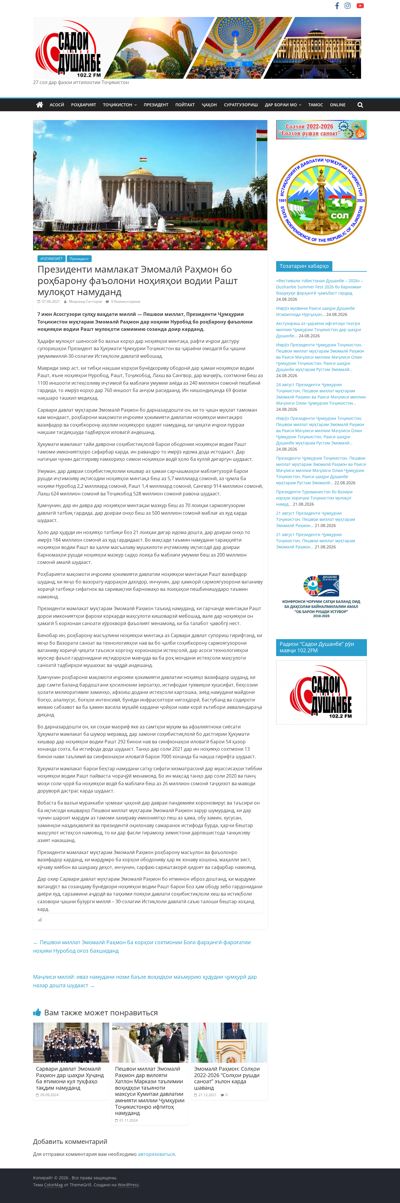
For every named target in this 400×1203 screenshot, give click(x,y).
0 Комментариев (125, 301)
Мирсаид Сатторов (86, 301)
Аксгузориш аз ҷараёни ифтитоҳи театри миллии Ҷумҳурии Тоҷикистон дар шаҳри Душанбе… (318, 329)
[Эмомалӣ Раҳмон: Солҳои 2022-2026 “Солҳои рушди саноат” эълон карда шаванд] (229, 1026)
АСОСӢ (57, 104)
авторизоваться (156, 1154)
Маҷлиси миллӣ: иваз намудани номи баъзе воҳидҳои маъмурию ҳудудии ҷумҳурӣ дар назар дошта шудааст (145, 981)
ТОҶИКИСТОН (117, 104)
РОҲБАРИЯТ (83, 104)
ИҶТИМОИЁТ (51, 258)
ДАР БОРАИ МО (281, 104)
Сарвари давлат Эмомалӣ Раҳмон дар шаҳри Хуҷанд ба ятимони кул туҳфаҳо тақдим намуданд (70, 1078)
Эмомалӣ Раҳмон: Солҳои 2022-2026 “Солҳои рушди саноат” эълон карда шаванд (227, 1078)
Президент (79, 258)
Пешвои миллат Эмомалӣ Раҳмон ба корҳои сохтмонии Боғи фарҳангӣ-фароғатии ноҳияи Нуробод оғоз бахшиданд (142, 946)
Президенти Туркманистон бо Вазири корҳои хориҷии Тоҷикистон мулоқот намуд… (314, 498)
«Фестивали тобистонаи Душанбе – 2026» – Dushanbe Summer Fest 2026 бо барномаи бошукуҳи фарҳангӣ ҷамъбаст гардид (319, 287)
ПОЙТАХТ (185, 104)
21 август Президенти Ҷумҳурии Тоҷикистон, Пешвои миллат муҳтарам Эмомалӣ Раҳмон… (315, 519)
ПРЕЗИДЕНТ (156, 104)
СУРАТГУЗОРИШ (241, 104)
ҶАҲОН (209, 104)
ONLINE (338, 104)
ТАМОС (315, 104)
